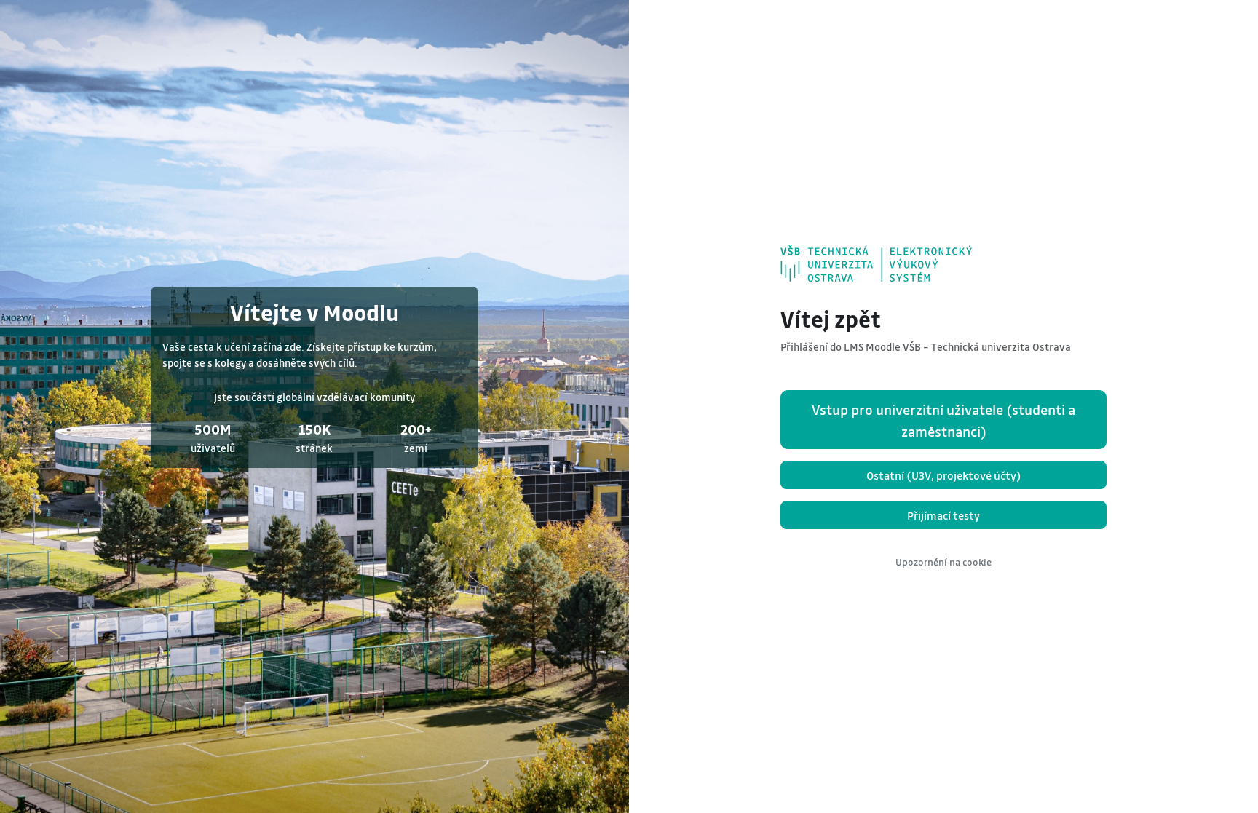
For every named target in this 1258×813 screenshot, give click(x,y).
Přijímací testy (943, 515)
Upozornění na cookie (943, 562)
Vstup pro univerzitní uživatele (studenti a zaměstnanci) (943, 420)
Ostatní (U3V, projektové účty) (943, 475)
